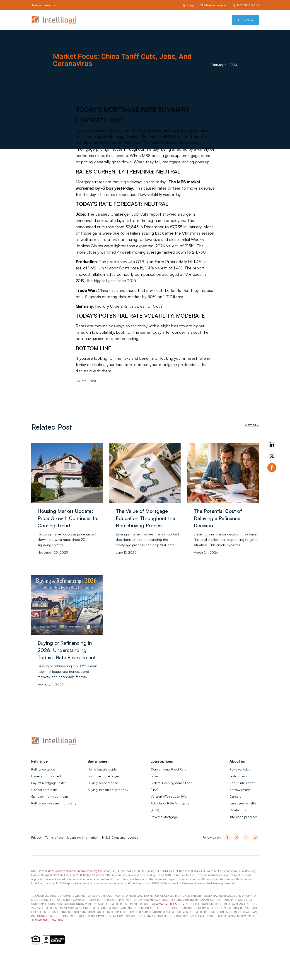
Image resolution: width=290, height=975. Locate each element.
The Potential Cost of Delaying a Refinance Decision (218, 518)
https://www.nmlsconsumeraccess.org (72, 871)
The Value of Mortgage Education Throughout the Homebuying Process (145, 518)
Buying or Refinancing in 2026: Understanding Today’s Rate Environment (67, 650)
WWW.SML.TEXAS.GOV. (170, 904)
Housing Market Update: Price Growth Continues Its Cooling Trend (68, 518)
